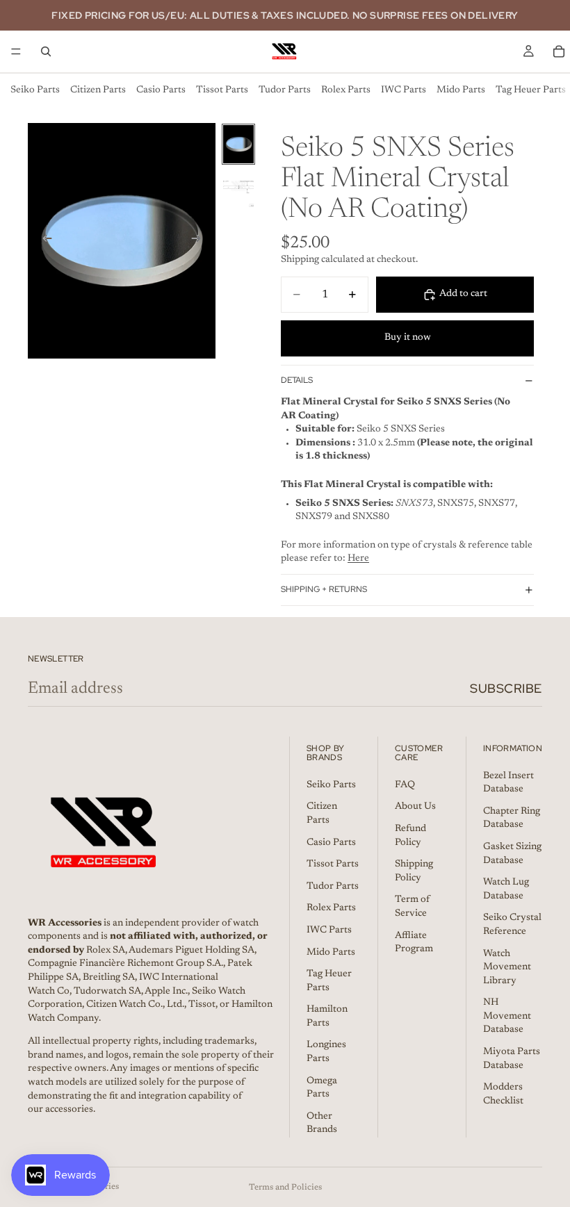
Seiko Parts (35, 90)
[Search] (46, 51)
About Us (415, 807)
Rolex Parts (345, 90)
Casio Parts (161, 90)
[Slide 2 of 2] (238, 188)
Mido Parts (461, 90)
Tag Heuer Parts (531, 90)
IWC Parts (403, 90)
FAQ (405, 785)
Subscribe (506, 688)
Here (358, 559)
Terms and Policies (285, 1187)
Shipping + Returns (324, 589)
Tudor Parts (285, 90)
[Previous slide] (43, 240)
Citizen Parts (98, 90)
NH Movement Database (507, 1016)
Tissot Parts (222, 90)
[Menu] (16, 51)
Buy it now (407, 338)
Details (297, 380)
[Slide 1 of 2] (238, 144)
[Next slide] (200, 240)
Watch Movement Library (507, 967)
